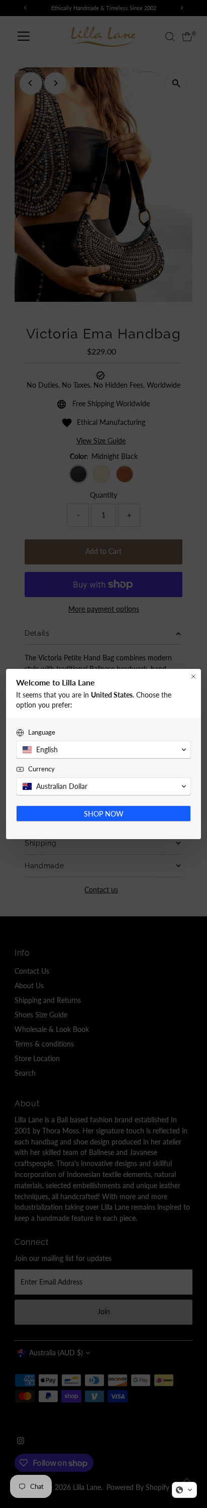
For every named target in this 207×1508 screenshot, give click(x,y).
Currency (41, 769)
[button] (184, 1490)
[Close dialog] (193, 676)
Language (41, 732)
